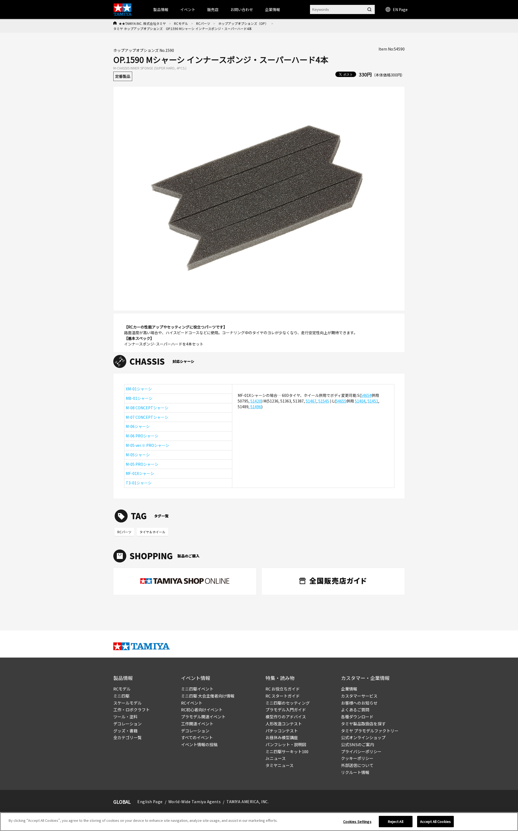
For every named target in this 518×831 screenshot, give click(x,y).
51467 (311, 401)
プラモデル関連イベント (203, 716)
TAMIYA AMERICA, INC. (247, 801)
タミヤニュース (279, 765)
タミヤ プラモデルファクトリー (369, 730)
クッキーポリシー (357, 758)
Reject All (395, 821)
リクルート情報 (355, 772)
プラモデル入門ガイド (285, 709)
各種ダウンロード (357, 716)
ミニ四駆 (121, 696)
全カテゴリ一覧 (127, 737)
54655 (341, 401)
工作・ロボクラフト (131, 709)
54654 (366, 395)
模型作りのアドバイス (285, 716)
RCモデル (181, 23)
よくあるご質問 (355, 709)
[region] (259, 821)
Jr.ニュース (275, 758)
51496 (255, 406)
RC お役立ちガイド (282, 689)
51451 (372, 401)
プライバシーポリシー (361, 751)
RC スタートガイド (282, 696)
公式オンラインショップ (363, 737)
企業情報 (349, 689)
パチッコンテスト (281, 730)
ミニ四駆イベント (197, 689)
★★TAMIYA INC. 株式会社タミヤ (142, 23)
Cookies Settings (357, 821)
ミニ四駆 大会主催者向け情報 (207, 696)
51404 (360, 401)
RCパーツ (203, 23)
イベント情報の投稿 (199, 744)
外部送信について (357, 765)
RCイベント (191, 703)
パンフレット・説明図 (285, 744)
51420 (255, 401)
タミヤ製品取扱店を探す (363, 723)
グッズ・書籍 (125, 730)
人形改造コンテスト (283, 723)
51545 (323, 401)
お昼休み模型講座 (281, 737)
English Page (150, 801)
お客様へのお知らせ (359, 703)
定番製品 (122, 76)
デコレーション (127, 723)
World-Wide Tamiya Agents (194, 801)
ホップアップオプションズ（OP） (243, 23)
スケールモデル (127, 703)
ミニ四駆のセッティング (287, 703)
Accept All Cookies (435, 821)
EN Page (400, 9)
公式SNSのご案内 (357, 744)
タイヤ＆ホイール (152, 532)
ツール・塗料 (125, 716)
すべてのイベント (197, 737)
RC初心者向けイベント (202, 709)
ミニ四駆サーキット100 (286, 751)
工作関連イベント (197, 723)
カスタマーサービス (359, 696)
